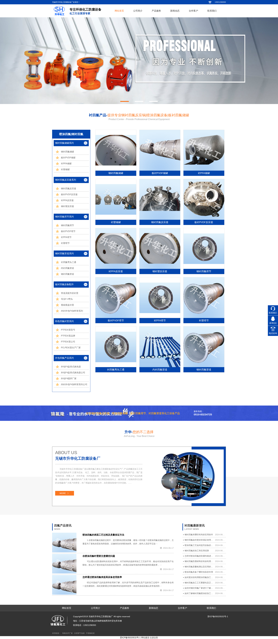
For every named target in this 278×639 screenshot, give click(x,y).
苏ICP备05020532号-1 (217, 616)
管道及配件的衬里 (69, 293)
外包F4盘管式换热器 (71, 366)
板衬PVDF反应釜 (69, 194)
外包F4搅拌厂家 (68, 378)
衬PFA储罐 (66, 163)
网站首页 (119, 11)
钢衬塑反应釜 (67, 206)
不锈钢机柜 (90, 633)
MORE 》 (65, 493)
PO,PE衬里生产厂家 (71, 347)
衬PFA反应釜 (67, 200)
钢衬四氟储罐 (67, 151)
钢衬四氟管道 (67, 274)
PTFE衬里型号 (68, 330)
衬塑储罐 (65, 169)
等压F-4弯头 (67, 299)
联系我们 (212, 11)
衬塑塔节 (65, 243)
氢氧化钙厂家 (67, 633)
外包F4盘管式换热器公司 (73, 372)
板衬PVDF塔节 (68, 231)
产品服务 (156, 11)
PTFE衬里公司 (68, 341)
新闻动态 (175, 11)
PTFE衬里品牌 (68, 335)
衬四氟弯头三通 (68, 262)
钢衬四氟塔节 (67, 225)
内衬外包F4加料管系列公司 (74, 384)
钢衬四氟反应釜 (68, 188)
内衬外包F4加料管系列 (72, 311)
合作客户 (193, 11)
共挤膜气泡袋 (79, 633)
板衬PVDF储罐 (68, 157)
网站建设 (145, 637)
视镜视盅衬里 (67, 305)
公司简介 (137, 11)
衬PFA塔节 (66, 237)
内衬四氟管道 (67, 268)
